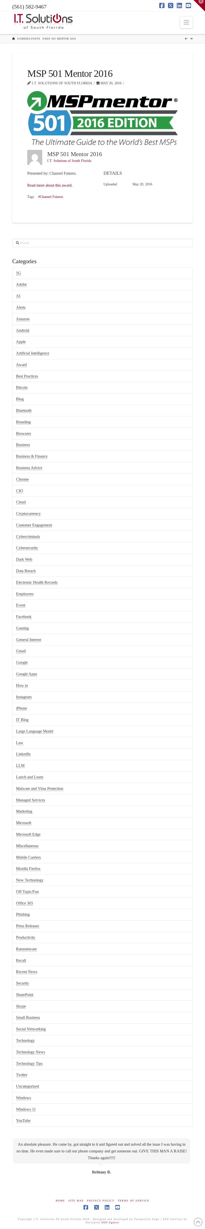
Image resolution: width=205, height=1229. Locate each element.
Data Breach (26, 571)
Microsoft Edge (28, 834)
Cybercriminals (28, 536)
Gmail (21, 651)
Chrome (22, 479)
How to (22, 685)
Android (22, 330)
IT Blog (22, 720)
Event (20, 605)
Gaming (22, 628)
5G (18, 273)
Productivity (25, 937)
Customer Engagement (34, 525)
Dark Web (24, 559)
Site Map (76, 1200)
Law (19, 743)
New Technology (30, 880)
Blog (20, 399)
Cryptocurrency (28, 513)
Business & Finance (32, 456)
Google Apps (26, 674)
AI (18, 296)
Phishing (23, 914)
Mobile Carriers (28, 857)
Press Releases (27, 926)
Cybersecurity (27, 548)
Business (23, 445)
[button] (186, 22)
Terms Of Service (133, 1200)
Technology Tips (29, 1063)
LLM (20, 765)
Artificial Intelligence (32, 353)
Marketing (24, 811)
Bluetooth (24, 410)
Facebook (24, 616)
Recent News (26, 972)
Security (22, 983)
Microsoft (23, 823)
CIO (19, 491)
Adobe (21, 284)
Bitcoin (22, 387)
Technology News (30, 1052)
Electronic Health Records (37, 582)
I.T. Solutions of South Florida (69, 161)
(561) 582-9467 (29, 7)
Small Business (28, 1017)
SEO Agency (110, 1222)
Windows (23, 1098)
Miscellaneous (27, 846)
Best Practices (27, 376)
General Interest (28, 640)
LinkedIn (23, 754)
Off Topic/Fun (27, 891)
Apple (21, 342)
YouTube (23, 1120)
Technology (25, 1040)
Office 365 (24, 903)
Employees (25, 594)
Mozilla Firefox (28, 868)
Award (21, 365)
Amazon (23, 319)
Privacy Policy (100, 1200)
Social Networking (31, 1029)
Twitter (21, 1075)
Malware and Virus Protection (39, 788)
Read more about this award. (49, 185)
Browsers (23, 433)
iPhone (21, 708)
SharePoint (24, 995)
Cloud (21, 502)
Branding (23, 422)
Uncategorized (27, 1086)
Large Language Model (34, 731)
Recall (21, 960)
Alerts (21, 307)
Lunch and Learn (29, 777)
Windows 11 (26, 1109)
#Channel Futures (50, 197)
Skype (21, 1006)
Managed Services (30, 800)
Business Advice (29, 468)
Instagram (24, 697)
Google (22, 662)
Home (60, 1200)
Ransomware (26, 949)
